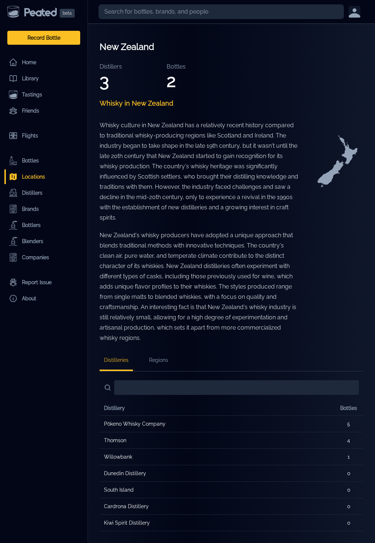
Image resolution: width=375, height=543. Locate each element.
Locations (33, 177)
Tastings (32, 95)
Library (30, 78)
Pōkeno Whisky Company (135, 424)
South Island (119, 490)
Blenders (32, 241)
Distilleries (116, 360)
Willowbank (118, 457)
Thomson (115, 440)
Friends (30, 111)
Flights (30, 136)
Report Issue (37, 282)
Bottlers (31, 225)
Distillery (114, 408)
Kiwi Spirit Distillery (127, 523)
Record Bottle (43, 38)
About (29, 298)
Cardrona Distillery (126, 506)
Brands (30, 209)
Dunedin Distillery (125, 473)
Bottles (30, 161)
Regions (158, 360)
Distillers (32, 193)
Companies (35, 257)
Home (29, 62)
